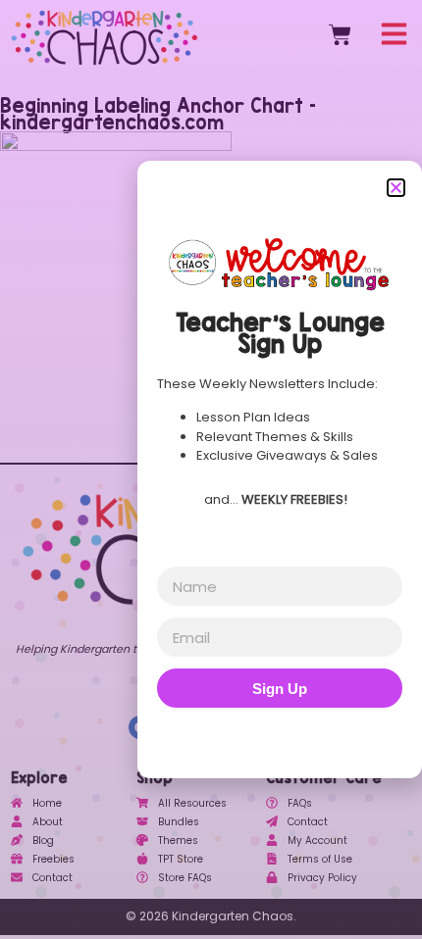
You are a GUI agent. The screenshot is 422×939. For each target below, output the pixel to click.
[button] (396, 187)
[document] (211, 469)
